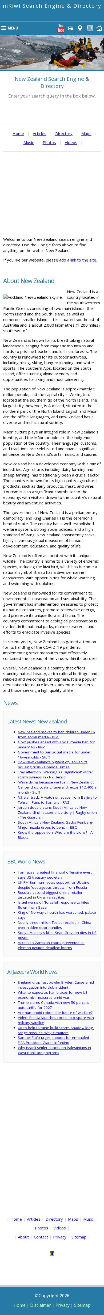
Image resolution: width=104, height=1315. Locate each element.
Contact (41, 1237)
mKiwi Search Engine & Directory (52, 5)
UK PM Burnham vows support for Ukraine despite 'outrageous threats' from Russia (53, 885)
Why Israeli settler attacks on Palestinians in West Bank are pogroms (54, 1050)
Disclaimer (40, 1305)
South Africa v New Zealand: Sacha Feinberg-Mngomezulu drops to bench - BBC (55, 825)
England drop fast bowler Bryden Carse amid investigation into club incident (56, 985)
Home (18, 133)
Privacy (59, 1237)
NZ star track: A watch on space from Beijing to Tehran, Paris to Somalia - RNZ (57, 800)
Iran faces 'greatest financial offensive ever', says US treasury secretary (55, 875)
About (23, 1237)
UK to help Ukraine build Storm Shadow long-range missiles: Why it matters (56, 1030)
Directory (64, 133)
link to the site (83, 260)
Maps (86, 133)
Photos (49, 142)
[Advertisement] (52, 194)
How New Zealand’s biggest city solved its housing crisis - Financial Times (52, 764)
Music (28, 142)
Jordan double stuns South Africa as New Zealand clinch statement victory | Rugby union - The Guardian (57, 812)
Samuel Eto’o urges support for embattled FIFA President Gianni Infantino (53, 1040)
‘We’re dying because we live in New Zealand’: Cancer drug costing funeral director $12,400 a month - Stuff (57, 787)
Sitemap (78, 1237)
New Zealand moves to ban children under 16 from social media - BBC (56, 734)
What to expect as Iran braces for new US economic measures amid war (52, 995)
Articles (39, 133)
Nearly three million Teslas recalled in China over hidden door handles (54, 925)
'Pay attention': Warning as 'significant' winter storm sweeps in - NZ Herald (55, 774)
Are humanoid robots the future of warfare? (55, 1012)
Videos (71, 142)
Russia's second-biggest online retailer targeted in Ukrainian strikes (50, 895)
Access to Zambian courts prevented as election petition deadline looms (51, 945)
